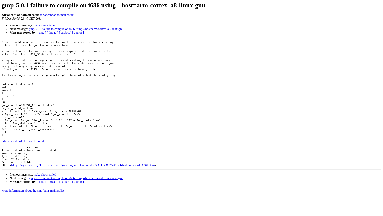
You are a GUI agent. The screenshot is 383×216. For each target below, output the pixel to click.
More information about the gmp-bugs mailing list (33, 190)
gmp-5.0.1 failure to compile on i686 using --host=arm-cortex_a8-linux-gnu (76, 29)
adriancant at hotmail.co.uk (57, 15)
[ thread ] (52, 32)
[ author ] (78, 32)
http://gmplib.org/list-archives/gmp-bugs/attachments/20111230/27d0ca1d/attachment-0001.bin (83, 165)
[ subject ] (65, 32)
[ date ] (41, 32)
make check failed (45, 25)
